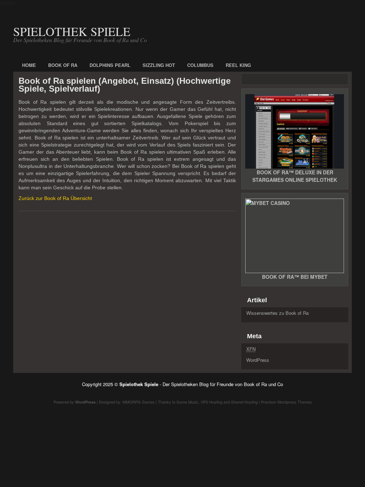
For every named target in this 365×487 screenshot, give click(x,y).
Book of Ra (62, 65)
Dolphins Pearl (109, 65)
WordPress (257, 360)
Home (29, 65)
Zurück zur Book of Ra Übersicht (55, 198)
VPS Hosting (211, 402)
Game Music (187, 402)
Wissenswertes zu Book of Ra (277, 312)
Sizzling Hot (159, 65)
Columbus (200, 65)
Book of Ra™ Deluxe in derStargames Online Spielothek (294, 176)
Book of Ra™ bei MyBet (295, 276)
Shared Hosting (244, 402)
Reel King (238, 65)
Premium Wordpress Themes (286, 402)
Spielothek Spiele (71, 31)
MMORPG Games (139, 402)
